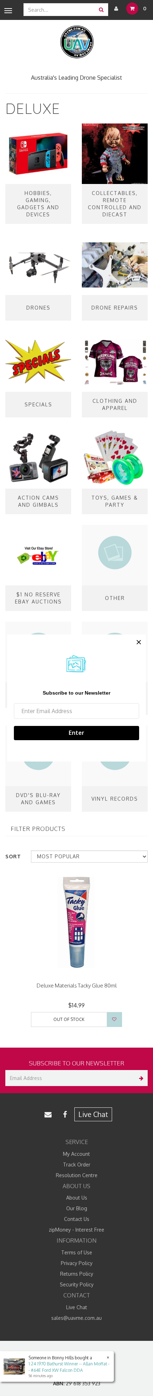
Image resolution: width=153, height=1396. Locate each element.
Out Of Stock (68, 1019)
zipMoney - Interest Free (76, 1230)
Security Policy (77, 1284)
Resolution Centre (76, 1175)
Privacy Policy (77, 1263)
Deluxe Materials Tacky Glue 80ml (77, 985)
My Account (76, 1154)
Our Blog (76, 1208)
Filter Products (38, 829)
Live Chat (93, 1114)
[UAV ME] (77, 42)
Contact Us (76, 1219)
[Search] (101, 9)
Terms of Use (76, 1252)
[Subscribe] (140, 1078)
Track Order (76, 1164)
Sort (13, 856)
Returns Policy (76, 1274)
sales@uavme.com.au (76, 1318)
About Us (76, 1198)
